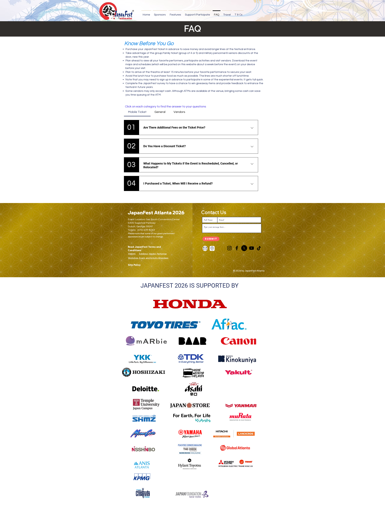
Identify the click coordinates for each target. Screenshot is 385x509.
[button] (160, 13)
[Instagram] (229, 248)
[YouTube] (251, 248)
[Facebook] (237, 248)
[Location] (212, 248)
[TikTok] (259, 248)
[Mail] (205, 248)
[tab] (137, 112)
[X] (244, 248)
